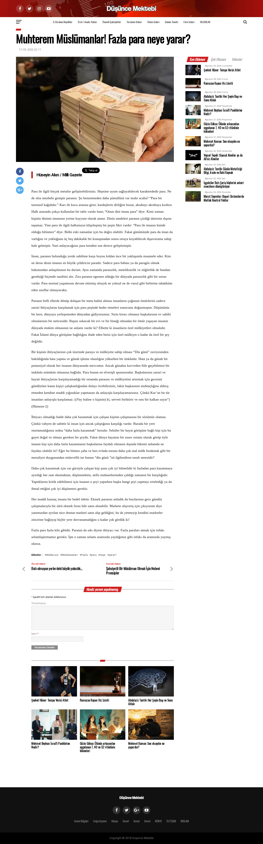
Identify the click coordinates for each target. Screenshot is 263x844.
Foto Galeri (188, 22)
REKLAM (185, 821)
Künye (114, 821)
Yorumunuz (38, 603)
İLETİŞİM (171, 821)
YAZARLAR (205, 22)
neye (103, 555)
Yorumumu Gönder (44, 647)
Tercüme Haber (134, 22)
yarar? (112, 555)
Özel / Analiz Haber (87, 22)
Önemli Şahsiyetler (111, 22)
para (93, 555)
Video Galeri (153, 22)
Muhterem (52, 555)
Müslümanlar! (70, 555)
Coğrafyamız (100, 821)
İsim (35, 633)
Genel (126, 821)
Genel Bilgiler (81, 821)
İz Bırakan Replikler (62, 22)
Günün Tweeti (171, 22)
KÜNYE (158, 821)
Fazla (84, 555)
